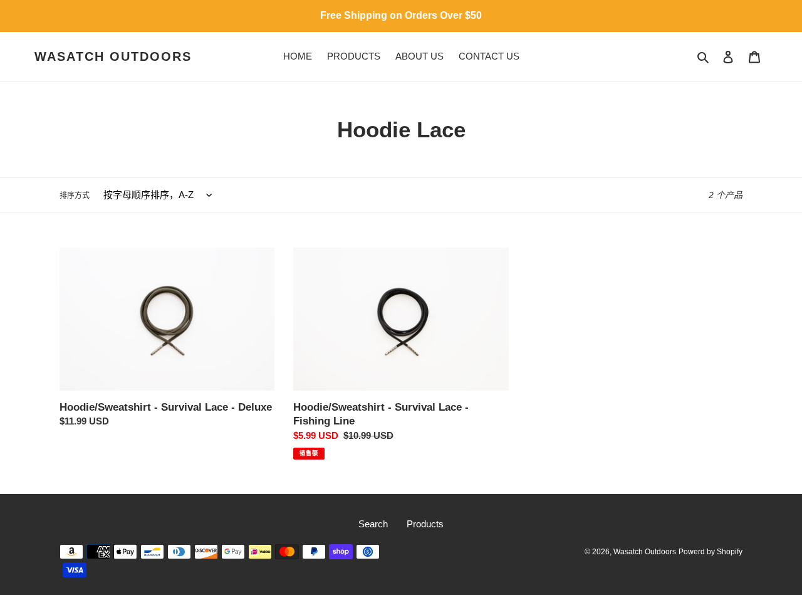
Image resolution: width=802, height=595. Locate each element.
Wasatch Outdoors (113, 56)
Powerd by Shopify (710, 551)
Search (373, 524)
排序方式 (75, 195)
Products (425, 524)
